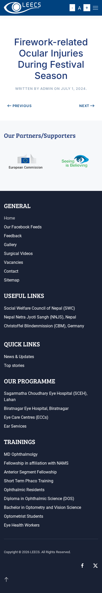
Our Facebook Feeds (23, 226)
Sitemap (11, 280)
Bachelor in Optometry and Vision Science (42, 507)
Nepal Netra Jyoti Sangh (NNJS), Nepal (40, 317)
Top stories (14, 365)
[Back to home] (22, 8)
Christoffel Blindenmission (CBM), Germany (44, 325)
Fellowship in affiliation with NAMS (36, 463)
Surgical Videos (18, 253)
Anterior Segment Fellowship (30, 472)
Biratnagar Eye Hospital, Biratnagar (36, 408)
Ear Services (15, 426)
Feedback (13, 235)
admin (46, 88)
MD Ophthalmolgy (21, 454)
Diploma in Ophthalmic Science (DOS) (39, 498)
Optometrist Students (23, 516)
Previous (22, 106)
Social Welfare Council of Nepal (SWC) (39, 308)
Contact (11, 271)
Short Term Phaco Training (28, 480)
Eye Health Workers (21, 525)
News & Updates (19, 356)
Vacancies (13, 262)
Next (84, 106)
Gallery (10, 244)
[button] (95, 8)
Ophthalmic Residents (24, 489)
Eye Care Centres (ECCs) (26, 417)
